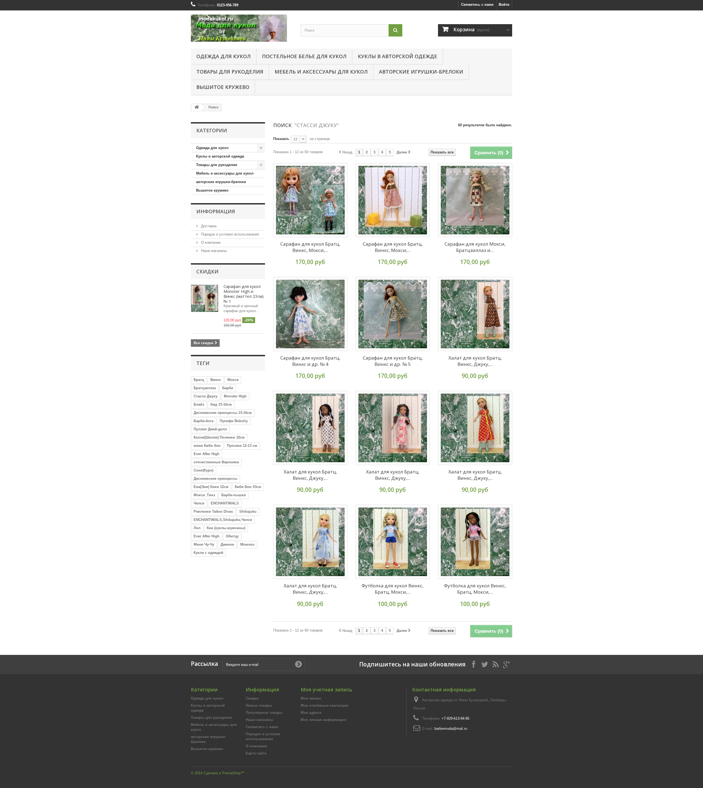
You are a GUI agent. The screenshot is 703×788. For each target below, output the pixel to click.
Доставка (208, 226)
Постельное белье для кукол (304, 56)
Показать (281, 139)
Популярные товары (264, 713)
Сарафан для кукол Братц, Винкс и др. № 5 (393, 361)
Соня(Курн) (203, 470)
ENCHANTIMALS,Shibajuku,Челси (223, 520)
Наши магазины (213, 251)
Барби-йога (203, 421)
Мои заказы (311, 698)
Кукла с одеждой (208, 553)
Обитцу (232, 536)
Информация (215, 211)
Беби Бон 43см (248, 487)
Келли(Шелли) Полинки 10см (219, 437)
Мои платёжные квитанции (324, 705)
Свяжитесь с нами (477, 4)
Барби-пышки (233, 495)
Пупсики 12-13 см (242, 446)
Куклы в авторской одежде (397, 56)
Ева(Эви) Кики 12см (211, 487)
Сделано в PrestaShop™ (223, 773)
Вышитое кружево (222, 87)
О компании (210, 242)
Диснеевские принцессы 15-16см (223, 413)
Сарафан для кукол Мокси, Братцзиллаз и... (475, 247)
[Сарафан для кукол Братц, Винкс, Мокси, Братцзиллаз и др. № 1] (310, 200)
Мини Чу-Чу (204, 544)
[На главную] (196, 107)
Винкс (215, 380)
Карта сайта (256, 753)
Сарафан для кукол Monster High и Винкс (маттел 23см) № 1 (244, 294)
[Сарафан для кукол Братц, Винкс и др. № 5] (392, 314)
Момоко (247, 544)
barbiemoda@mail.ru (450, 729)
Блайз (199, 404)
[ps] (241, 28)
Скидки (207, 271)
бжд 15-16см (221, 404)
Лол (197, 528)
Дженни (227, 544)
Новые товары (259, 705)
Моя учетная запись (326, 689)
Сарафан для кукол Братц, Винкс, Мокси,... (310, 247)
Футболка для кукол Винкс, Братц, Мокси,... (392, 588)
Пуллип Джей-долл (210, 429)
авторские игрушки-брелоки (421, 71)
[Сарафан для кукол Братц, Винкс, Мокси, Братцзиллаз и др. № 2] (392, 200)
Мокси (233, 380)
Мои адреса (311, 713)
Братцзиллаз (205, 388)
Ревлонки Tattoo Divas (213, 511)
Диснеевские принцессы (215, 478)
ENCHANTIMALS (225, 503)
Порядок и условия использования (229, 234)
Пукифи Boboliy (234, 421)
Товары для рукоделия (229, 71)
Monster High (235, 396)
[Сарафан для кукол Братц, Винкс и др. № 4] (310, 314)
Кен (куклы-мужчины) (226, 528)
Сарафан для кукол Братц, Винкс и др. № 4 (310, 361)
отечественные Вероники (216, 462)
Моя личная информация (323, 720)
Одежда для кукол (223, 56)
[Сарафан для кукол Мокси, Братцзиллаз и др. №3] (475, 200)
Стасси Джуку (205, 396)
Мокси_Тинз (204, 495)
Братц (199, 380)
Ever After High (206, 454)
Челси (199, 503)
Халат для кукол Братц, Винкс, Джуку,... (475, 361)
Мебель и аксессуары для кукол (321, 71)
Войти (504, 4)
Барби (227, 388)
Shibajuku (247, 511)
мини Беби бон (207, 446)
